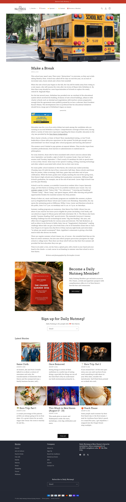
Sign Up (49, 451)
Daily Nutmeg (23, 498)
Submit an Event (52, 457)
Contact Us (50, 465)
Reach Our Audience (53, 454)
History (17, 463)
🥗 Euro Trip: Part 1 (26, 408)
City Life (17, 457)
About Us (50, 448)
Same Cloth (23, 364)
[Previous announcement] (15, 1)
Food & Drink (19, 454)
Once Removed (57, 364)
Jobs (48, 460)
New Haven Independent (58, 134)
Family (17, 460)
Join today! (75, 291)
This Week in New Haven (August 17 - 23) (62, 409)
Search (49, 463)
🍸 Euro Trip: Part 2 (91, 364)
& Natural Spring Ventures (33, 498)
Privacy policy (45, 498)
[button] (33, 8)
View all (63, 436)
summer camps (36, 190)
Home (17, 465)
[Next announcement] (110, 1)
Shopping (18, 468)
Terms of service (55, 498)
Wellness (17, 474)
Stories (17, 444)
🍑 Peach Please (89, 408)
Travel (17, 471)
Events (17, 448)
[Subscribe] (77, 329)
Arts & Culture (19, 451)
